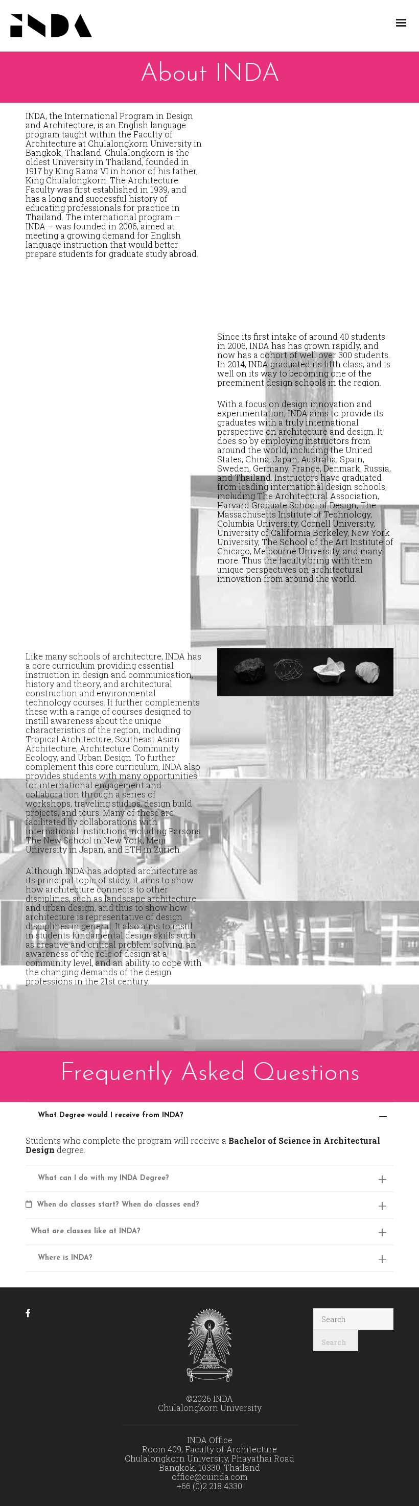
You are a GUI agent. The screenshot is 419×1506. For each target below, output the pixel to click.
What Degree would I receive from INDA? (110, 1115)
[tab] (209, 1115)
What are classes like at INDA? (86, 1231)
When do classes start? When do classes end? (118, 1205)
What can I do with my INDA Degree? (103, 1178)
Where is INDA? (65, 1258)
